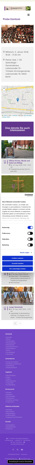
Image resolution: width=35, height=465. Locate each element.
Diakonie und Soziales (12, 406)
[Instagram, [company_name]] (17, 449)
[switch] (30, 233)
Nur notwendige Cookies (17, 268)
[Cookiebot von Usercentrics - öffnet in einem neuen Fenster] (25, 195)
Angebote (8, 372)
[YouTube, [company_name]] (22, 449)
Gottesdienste (10, 358)
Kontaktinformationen (14, 454)
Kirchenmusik (9, 389)
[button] (17, 15)
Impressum (24, 454)
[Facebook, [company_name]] (13, 449)
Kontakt (8, 421)
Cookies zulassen (17, 258)
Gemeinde (8, 334)
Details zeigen (24, 252)
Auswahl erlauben (17, 263)
